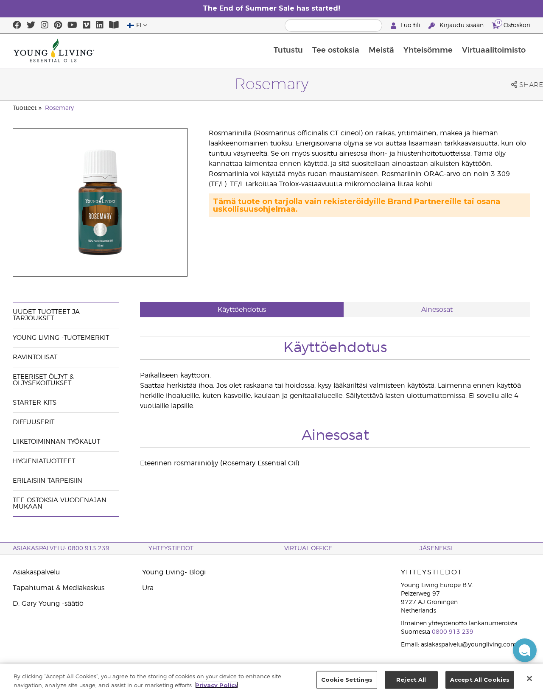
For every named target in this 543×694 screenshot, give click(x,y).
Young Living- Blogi (174, 572)
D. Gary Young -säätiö (48, 603)
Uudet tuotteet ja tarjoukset (46, 315)
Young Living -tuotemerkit (61, 338)
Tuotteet (24, 108)
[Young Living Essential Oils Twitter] (31, 25)
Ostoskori (513, 24)
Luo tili (410, 25)
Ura (148, 588)
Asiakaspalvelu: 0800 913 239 (61, 548)
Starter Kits (34, 403)
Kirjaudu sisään (461, 25)
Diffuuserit (33, 422)
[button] (525, 650)
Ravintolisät (35, 357)
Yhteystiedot (170, 548)
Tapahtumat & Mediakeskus (58, 588)
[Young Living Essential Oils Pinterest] (58, 25)
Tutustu (288, 50)
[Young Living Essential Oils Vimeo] (86, 25)
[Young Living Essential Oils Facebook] (17, 25)
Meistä (381, 50)
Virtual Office (308, 548)
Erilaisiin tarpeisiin (47, 481)
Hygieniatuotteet (44, 461)
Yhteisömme (428, 50)
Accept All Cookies (479, 679)
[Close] (529, 678)
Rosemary (59, 108)
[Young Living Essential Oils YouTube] (72, 25)
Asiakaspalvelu (36, 572)
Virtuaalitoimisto (494, 50)
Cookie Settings (346, 679)
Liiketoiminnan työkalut (56, 442)
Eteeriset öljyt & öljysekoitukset (43, 380)
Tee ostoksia (335, 50)
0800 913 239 (452, 632)
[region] (271, 679)
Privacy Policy (216, 684)
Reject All (411, 679)
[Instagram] (44, 25)
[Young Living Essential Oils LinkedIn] (100, 25)
